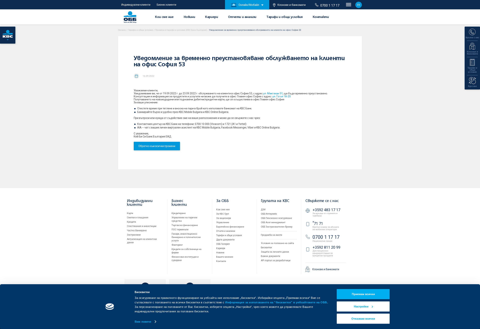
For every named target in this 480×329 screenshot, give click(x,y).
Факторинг (177, 245)
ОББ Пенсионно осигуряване (276, 218)
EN (358, 5)
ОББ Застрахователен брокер (276, 226)
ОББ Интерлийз (269, 214)
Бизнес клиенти (166, 4)
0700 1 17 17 (329, 5)
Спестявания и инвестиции (141, 226)
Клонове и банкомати (291, 5)
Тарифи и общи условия (284, 17)
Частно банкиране (137, 230)
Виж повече (143, 321)
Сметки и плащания (137, 217)
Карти (130, 213)
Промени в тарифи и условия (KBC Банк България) (181, 30)
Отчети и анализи (242, 17)
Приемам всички (363, 294)
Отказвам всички (363, 318)
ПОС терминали (180, 229)
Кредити (131, 222)
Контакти (321, 17)
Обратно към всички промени (156, 146)
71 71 (318, 223)
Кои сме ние (164, 17)
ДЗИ (263, 209)
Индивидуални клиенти (135, 4)
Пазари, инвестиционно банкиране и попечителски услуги (186, 237)
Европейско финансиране (230, 226)
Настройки (361, 306)
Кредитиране (179, 213)
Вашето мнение (224, 257)
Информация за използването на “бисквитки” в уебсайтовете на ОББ (276, 302)
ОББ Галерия (223, 244)
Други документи (225, 239)
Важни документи (270, 256)
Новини (189, 17)
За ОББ (222, 201)
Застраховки (134, 235)
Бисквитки (266, 247)
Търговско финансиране (185, 225)
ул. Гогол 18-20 (281, 96)
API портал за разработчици (275, 260)
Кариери (211, 17)
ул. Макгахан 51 (273, 93)
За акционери (223, 218)
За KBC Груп (222, 214)
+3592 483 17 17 (326, 210)
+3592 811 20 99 (326, 247)
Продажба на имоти (271, 235)
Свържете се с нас (321, 201)
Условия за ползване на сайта (277, 243)
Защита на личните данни (275, 252)
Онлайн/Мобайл (248, 5)
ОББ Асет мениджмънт (273, 222)
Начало (122, 30)
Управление (222, 222)
